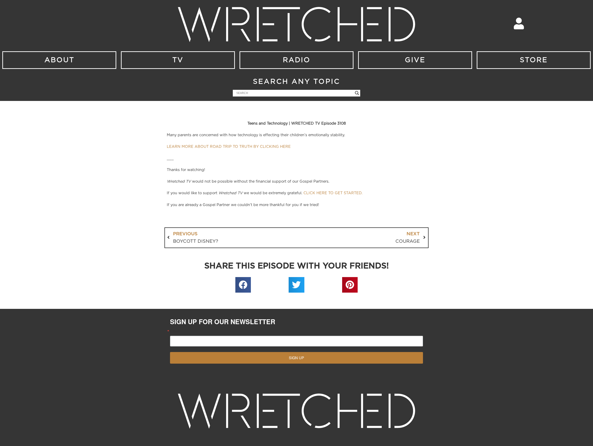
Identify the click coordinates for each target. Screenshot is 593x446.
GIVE (415, 60)
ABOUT (59, 60)
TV (177, 60)
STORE (534, 60)
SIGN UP (296, 357)
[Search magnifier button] (357, 93)
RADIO (296, 60)
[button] (243, 285)
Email (175, 331)
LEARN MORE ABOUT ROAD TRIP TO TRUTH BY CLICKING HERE (229, 147)
